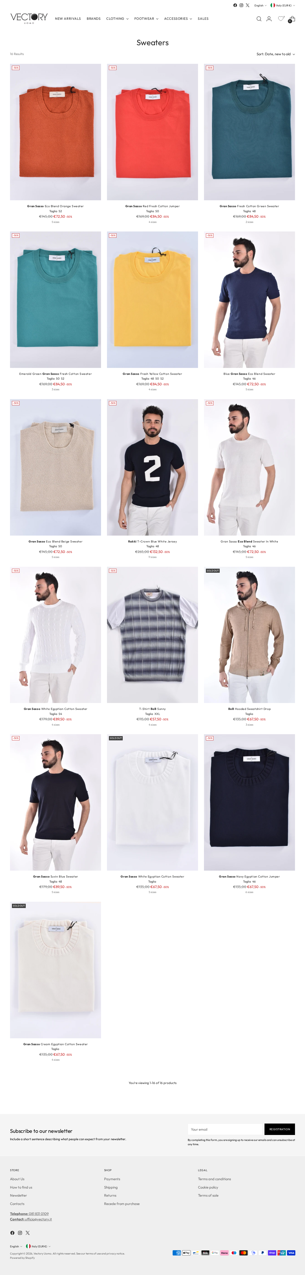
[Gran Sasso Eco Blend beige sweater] (55, 467)
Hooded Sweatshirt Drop (249, 709)
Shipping (111, 1187)
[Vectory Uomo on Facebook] (235, 5)
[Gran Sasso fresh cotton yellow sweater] (152, 299)
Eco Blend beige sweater (55, 541)
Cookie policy (208, 1187)
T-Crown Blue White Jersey (152, 541)
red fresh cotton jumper (152, 206)
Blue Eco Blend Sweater (249, 374)
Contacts (17, 1203)
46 (254, 378)
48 (254, 211)
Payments (112, 1179)
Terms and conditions (214, 1179)
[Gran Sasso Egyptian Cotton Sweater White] (55, 635)
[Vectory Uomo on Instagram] (241, 5)
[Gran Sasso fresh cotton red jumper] (152, 132)
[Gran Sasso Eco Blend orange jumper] (55, 132)
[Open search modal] (259, 19)
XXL (157, 714)
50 (157, 211)
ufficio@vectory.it (31, 1219)
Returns (110, 1195)
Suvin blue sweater (55, 876)
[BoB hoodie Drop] (249, 635)
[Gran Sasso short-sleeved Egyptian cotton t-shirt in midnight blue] (249, 802)
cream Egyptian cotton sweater (55, 1044)
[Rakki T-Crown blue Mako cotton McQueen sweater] (152, 467)
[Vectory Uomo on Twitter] (247, 5)
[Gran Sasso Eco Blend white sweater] (249, 467)
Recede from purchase (122, 1203)
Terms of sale (208, 1195)
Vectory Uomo (42, 1253)
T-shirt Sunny (152, 709)
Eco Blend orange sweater (55, 206)
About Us (17, 1179)
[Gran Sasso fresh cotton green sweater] (249, 132)
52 (60, 211)
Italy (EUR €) (284, 5)
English (258, 5)
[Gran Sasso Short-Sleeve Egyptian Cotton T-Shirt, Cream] (55, 970)
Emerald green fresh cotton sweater (55, 374)
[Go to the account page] (269, 19)
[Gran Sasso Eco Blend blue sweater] (249, 299)
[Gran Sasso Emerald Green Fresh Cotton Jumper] (55, 299)
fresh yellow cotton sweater (152, 374)
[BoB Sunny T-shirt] (152, 635)
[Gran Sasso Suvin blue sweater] (55, 802)
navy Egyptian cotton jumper (249, 876)
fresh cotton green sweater (249, 206)
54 (60, 714)
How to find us (21, 1187)
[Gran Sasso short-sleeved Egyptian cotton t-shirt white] (152, 802)
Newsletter (18, 1195)
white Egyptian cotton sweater (55, 709)
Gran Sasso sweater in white (249, 541)
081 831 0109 (29, 1213)
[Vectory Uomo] (29, 18)
